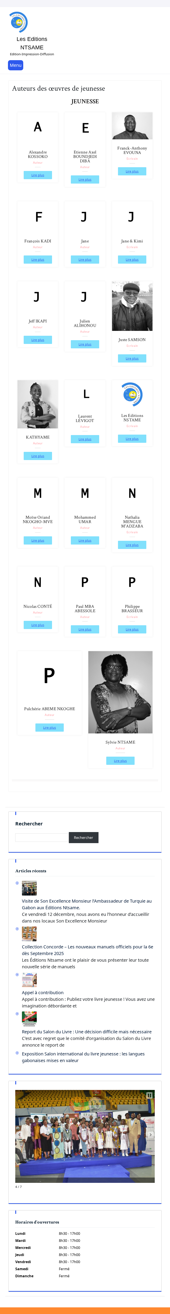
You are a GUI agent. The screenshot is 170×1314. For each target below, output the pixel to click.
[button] (19, 1135)
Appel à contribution (43, 993)
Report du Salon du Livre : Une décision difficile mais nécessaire (87, 1032)
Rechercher (29, 824)
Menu (15, 65)
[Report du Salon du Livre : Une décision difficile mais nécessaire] (88, 1018)
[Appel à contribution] (88, 979)
